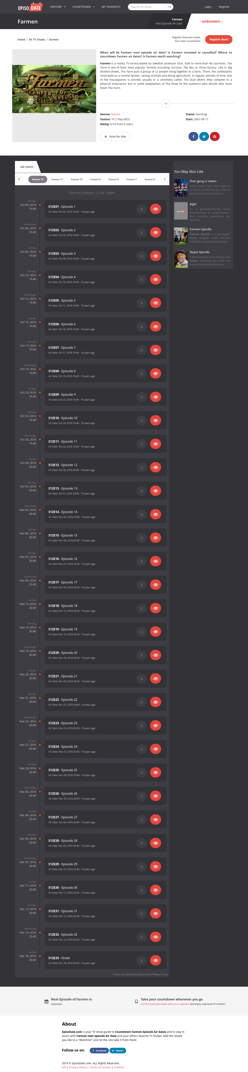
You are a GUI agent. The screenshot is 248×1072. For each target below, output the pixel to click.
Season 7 (132, 179)
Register (224, 7)
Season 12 (37, 179)
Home (21, 39)
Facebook (100, 1050)
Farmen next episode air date (127, 974)
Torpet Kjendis (199, 252)
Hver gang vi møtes (203, 181)
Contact (119, 1067)
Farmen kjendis (200, 229)
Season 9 (95, 179)
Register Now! (219, 39)
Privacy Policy (77, 1067)
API (64, 1067)
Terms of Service (100, 1067)
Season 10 (76, 179)
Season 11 (57, 179)
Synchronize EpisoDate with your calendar (165, 1004)
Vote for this (117, 136)
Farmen (54, 39)
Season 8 (113, 179)
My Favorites (111, 7)
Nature (115, 114)
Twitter (119, 1050)
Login (208, 7)
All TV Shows (37, 39)
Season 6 (150, 179)
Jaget (193, 204)
